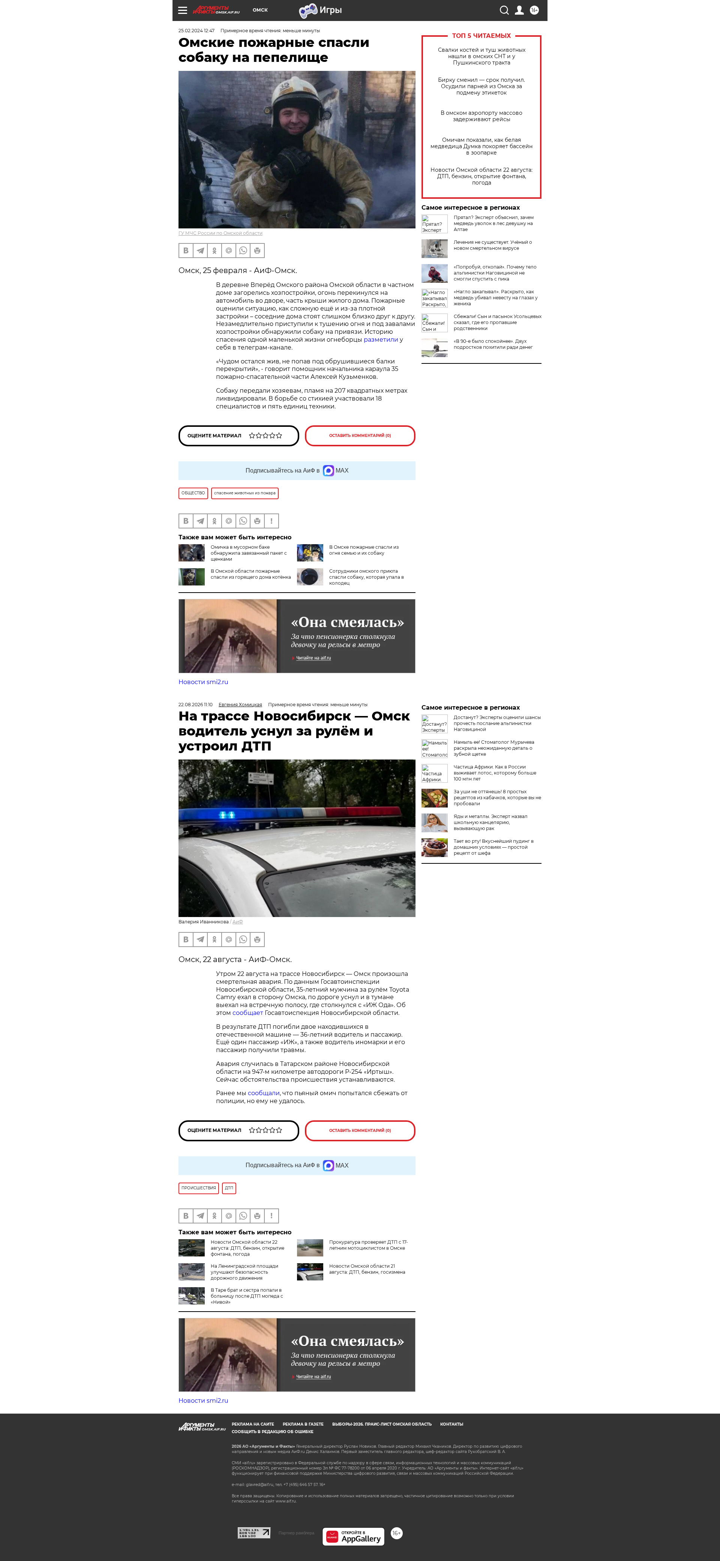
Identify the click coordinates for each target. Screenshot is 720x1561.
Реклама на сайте (253, 1424)
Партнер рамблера (296, 1533)
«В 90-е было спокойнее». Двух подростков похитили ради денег (493, 344)
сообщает (248, 1012)
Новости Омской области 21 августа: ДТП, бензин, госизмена (367, 1269)
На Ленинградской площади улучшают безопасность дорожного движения (244, 1272)
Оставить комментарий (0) (360, 435)
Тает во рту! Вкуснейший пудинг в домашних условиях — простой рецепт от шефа (494, 847)
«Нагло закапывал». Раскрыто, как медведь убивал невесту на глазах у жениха (496, 297)
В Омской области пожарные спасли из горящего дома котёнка (251, 574)
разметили (381, 339)
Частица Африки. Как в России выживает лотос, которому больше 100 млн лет (495, 773)
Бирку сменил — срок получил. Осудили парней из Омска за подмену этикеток (481, 86)
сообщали (264, 1093)
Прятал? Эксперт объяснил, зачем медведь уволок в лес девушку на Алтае (494, 223)
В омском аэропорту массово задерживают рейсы (481, 116)
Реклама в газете (303, 1424)
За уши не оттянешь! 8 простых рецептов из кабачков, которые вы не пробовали (497, 797)
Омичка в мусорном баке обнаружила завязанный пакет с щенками (249, 553)
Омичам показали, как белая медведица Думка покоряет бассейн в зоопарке (481, 146)
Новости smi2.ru (203, 682)
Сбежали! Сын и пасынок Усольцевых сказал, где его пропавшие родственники (498, 322)
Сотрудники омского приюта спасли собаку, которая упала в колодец (366, 577)
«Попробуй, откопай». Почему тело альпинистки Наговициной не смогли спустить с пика (495, 273)
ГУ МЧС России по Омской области (220, 233)
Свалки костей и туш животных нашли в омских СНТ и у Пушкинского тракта (481, 56)
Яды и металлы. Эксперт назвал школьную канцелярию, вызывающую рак (491, 822)
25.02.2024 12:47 (196, 30)
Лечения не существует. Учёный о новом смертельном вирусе (493, 245)
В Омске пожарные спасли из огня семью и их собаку (364, 550)
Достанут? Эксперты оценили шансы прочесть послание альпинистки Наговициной (497, 723)
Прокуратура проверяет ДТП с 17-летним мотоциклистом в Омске (368, 1245)
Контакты (451, 1424)
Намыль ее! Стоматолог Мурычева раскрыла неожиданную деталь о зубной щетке (494, 748)
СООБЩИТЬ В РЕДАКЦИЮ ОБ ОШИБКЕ (273, 1431)
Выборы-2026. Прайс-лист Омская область (382, 1424)
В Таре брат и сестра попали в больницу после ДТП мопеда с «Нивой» (247, 1296)
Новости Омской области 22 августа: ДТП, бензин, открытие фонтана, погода (481, 176)
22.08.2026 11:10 (195, 704)
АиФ (237, 922)
